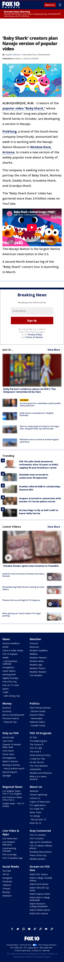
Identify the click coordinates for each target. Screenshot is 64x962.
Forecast (34, 643)
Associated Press (29, 54)
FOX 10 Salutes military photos (41, 847)
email (46, 929)
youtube (29, 929)
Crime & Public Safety (12, 650)
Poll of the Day (9, 681)
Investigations (9, 757)
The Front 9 (35, 751)
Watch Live (50, 5)
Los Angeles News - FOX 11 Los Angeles (12, 792)
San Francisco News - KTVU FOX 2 (12, 798)
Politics (34, 703)
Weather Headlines (39, 650)
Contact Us (35, 798)
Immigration (8, 667)
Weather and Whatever (41, 772)
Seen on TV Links (10, 685)
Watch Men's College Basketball (40, 899)
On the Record (37, 762)
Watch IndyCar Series (40, 893)
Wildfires (34, 654)
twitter (17, 929)
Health (5, 657)
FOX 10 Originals (40, 733)
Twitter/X (6, 885)
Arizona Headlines (11, 643)
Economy (6, 711)
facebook (12, 929)
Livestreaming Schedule (9, 849)
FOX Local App (9, 854)
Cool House (8, 750)
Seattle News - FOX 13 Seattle (13, 805)
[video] (32, 547)
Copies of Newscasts (40, 801)
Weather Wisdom (38, 671)
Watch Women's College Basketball (38, 905)
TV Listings (35, 815)
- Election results (38, 711)
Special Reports (9, 772)
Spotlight (6, 775)
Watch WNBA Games (40, 909)
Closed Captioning (38, 794)
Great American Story (40, 755)
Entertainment (44, 54)
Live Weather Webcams (8, 843)
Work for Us (35, 823)
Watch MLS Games (39, 913)
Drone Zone (8, 754)
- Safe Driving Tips (11, 695)
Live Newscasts (9, 838)
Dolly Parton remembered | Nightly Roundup (36, 414)
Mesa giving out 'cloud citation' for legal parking (21, 614)
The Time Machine (39, 765)
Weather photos (37, 858)
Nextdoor (7, 895)
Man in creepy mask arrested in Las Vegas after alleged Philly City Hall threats (39, 427)
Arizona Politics (37, 714)
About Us (36, 787)
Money (6, 703)
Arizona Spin (8, 737)
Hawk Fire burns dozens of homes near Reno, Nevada (23, 574)
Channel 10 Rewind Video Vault (11, 746)
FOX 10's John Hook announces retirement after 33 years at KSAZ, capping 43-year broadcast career (38, 464)
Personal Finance (10, 718)
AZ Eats (33, 737)
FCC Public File (37, 808)
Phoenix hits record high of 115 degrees (21, 600)
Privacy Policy (35, 334)
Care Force (7, 740)
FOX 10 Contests (38, 834)
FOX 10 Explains (10, 654)
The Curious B (36, 744)
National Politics (37, 721)
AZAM (5, 646)
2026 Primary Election (40, 707)
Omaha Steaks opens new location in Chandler (31, 566)
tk (34, 929)
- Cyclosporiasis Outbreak (9, 662)
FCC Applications (38, 805)
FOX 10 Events (37, 838)
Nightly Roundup (10, 678)
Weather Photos (37, 668)
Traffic (5, 692)
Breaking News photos (41, 851)
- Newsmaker (36, 718)
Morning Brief (9, 674)
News (6, 639)
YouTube (6, 870)
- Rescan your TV (38, 819)
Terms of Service (34, 337)
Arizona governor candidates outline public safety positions (40, 404)
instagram (23, 929)
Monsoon (34, 646)
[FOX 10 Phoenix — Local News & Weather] (11, 4)
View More (53, 349)
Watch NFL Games (39, 874)
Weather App (36, 664)
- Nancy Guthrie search (13, 768)
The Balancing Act (38, 740)
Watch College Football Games (41, 879)
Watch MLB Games (39, 884)
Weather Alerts (37, 661)
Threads (6, 888)
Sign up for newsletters (41, 842)
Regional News (12, 787)
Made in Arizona (10, 761)
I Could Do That (37, 758)
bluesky (40, 929)
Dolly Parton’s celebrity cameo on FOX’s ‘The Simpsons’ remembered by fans (29, 390)
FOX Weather (36, 675)
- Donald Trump (37, 725)
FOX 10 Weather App (12, 858)
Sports (5, 688)
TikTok (5, 874)
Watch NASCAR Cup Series (39, 889)
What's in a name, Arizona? (38, 778)
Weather (35, 639)
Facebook (7, 881)
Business (6, 707)
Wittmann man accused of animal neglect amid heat (39, 440)
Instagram (7, 877)
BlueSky (6, 892)
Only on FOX (10, 733)
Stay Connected (40, 830)
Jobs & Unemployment (13, 714)
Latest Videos (11, 526)
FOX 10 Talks (36, 748)
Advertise (34, 791)
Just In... (7, 349)
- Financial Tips (9, 721)
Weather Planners (38, 657)
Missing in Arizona (11, 764)
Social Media (10, 866)
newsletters (51, 929)
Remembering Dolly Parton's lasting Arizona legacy (23, 588)
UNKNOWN (35, 769)
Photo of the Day (38, 855)
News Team (35, 812)
